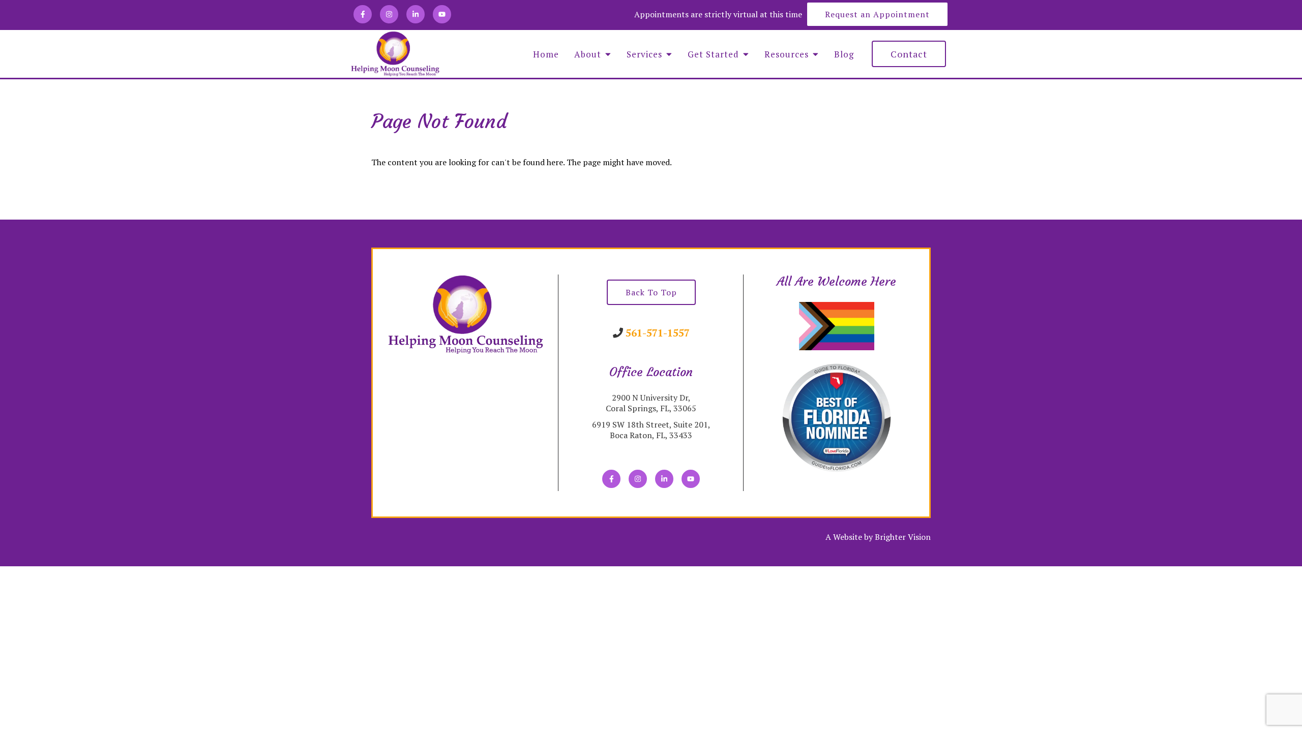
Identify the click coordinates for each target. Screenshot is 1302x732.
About (587, 54)
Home (546, 54)
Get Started (713, 54)
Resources (786, 54)
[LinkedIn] (415, 14)
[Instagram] (389, 14)
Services (644, 54)
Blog (844, 54)
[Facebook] (362, 14)
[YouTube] (442, 14)
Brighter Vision (903, 536)
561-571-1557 (658, 333)
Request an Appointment (877, 14)
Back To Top (651, 292)
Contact (909, 54)
